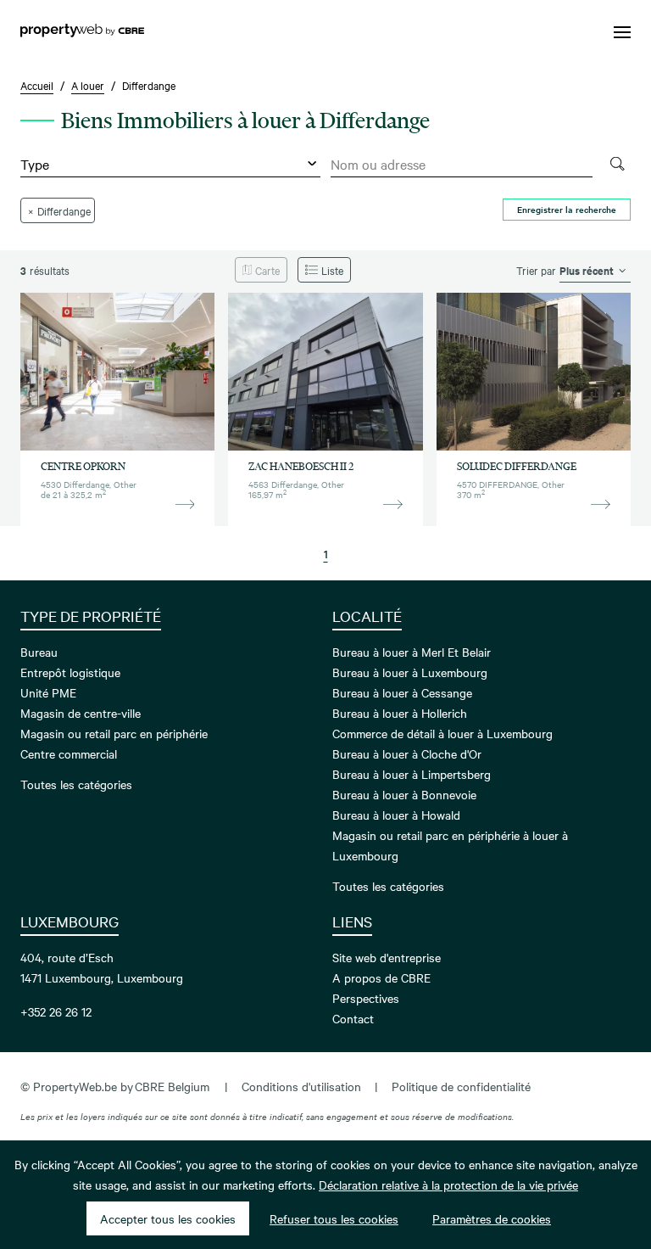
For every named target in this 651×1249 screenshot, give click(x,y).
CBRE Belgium (172, 1086)
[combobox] (462, 164)
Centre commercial (68, 753)
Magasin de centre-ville (80, 712)
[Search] (617, 164)
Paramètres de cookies (491, 1218)
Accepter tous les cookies (168, 1218)
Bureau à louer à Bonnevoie (404, 794)
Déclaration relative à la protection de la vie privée (448, 1184)
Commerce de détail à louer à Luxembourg (442, 733)
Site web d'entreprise (386, 957)
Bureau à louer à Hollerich (399, 712)
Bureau (39, 651)
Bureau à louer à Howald (396, 814)
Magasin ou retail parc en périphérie (114, 733)
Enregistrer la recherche (566, 209)
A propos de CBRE (381, 977)
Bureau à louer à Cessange (402, 692)
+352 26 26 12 (56, 1011)
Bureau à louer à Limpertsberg (411, 773)
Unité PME (48, 692)
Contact (353, 1018)
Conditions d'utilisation (301, 1086)
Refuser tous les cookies (334, 1218)
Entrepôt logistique (70, 672)
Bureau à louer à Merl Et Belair (411, 651)
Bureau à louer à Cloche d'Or (406, 753)
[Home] (82, 32)
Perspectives (365, 997)
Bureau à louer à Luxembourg (409, 672)
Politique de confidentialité (461, 1086)
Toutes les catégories (76, 784)
